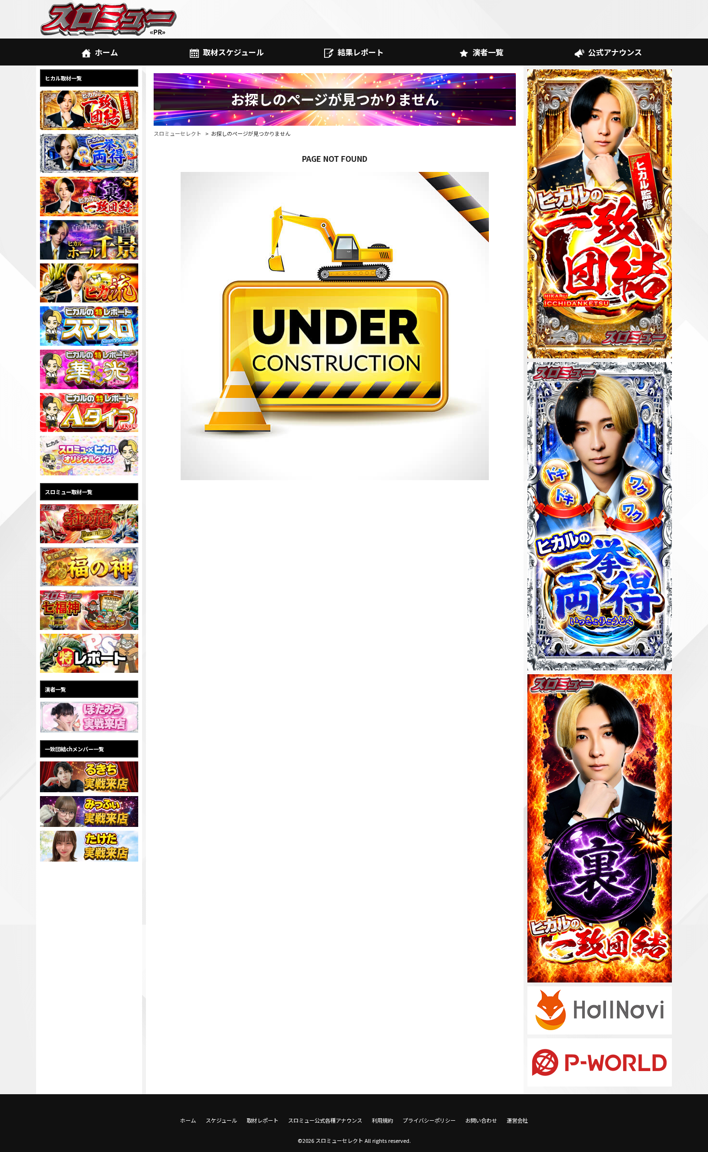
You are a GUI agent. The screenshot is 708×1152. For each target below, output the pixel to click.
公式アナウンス (615, 52)
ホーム (106, 52)
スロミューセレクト (177, 133)
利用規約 (382, 1120)
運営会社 (517, 1120)
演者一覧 (487, 52)
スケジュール (221, 1120)
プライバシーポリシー (429, 1120)
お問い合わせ (481, 1120)
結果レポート (361, 52)
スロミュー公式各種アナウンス (325, 1120)
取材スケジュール (233, 52)
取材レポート (262, 1120)
